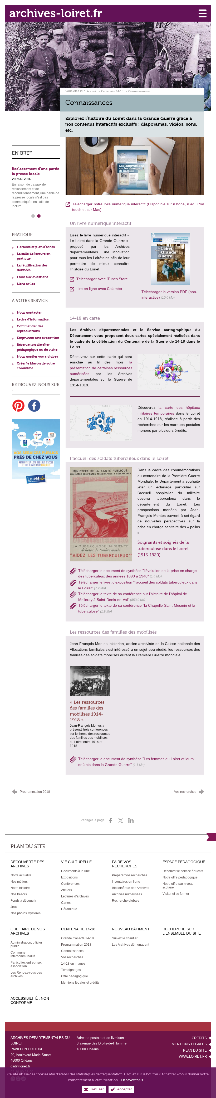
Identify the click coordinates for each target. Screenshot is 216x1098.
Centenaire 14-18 (112, 91)
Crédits (199, 1038)
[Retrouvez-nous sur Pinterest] (18, 405)
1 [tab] (33, 216)
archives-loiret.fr (55, 13)
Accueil (92, 91)
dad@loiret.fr (20, 1066)
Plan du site (195, 1050)
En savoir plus (132, 1080)
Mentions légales (189, 1044)
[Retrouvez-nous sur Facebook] (34, 405)
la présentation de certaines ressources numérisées (101, 368)
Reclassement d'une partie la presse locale (35, 171)
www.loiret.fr (193, 1056)
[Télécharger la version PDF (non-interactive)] (171, 258)
